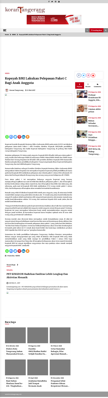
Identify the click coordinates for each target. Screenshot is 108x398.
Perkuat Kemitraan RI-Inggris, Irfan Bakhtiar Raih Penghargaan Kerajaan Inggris (94, 97)
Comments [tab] (97, 86)
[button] (87, 30)
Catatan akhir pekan (94, 110)
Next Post (11, 265)
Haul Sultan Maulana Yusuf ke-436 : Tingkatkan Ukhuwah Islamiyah (14, 383)
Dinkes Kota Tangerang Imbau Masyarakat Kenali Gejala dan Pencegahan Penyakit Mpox (15, 351)
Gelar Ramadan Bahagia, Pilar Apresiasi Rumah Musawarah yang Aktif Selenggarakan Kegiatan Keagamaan (58, 351)
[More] (27, 137)
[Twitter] (15, 137)
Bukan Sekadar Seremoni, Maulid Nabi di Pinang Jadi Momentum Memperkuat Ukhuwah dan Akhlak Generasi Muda (94, 123)
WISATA (10, 270)
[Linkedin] (23, 137)
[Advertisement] (54, 52)
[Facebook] (11, 137)
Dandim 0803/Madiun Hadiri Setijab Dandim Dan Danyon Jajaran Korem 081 (37, 351)
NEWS (7, 73)
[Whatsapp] (7, 137)
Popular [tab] (79, 86)
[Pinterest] (19, 137)
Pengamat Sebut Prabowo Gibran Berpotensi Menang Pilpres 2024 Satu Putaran (60, 383)
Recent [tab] (88, 86)
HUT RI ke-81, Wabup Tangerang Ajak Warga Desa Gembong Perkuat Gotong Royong (94, 151)
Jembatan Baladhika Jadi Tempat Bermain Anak (37, 383)
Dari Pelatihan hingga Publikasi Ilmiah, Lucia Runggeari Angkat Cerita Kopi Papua (94, 137)
